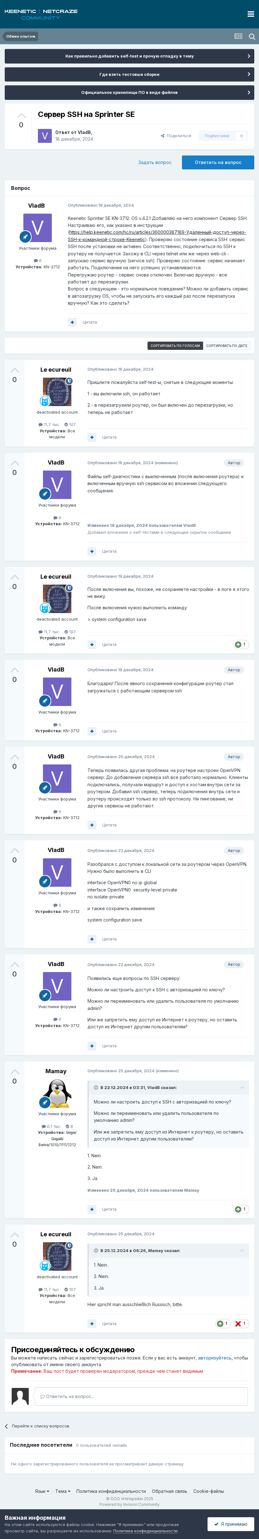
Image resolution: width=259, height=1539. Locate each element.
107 (72, 424)
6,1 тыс (53, 1126)
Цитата (90, 322)
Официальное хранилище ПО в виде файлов (129, 92)
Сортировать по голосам (175, 346)
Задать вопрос (155, 162)
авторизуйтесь (215, 1357)
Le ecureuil (55, 369)
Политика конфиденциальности (111, 1491)
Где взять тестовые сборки (129, 74)
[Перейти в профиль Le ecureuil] (57, 392)
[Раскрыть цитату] (96, 1087)
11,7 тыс (51, 424)
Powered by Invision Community (129, 1504)
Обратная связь (169, 1491)
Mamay (56, 1071)
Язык (41, 1491)
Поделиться (177, 135)
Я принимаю (233, 1524)
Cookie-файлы (208, 1491)
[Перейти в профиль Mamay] (57, 1093)
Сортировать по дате (226, 346)
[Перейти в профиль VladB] (45, 136)
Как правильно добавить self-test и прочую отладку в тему (129, 55)
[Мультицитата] (72, 322)
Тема (61, 1491)
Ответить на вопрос (218, 162)
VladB (84, 132)
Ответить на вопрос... (69, 1396)
